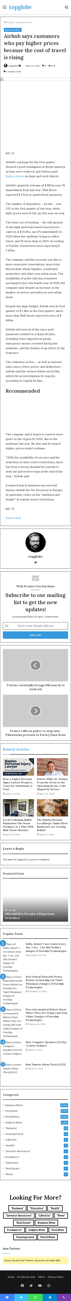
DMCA (41, 1276)
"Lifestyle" (11, 1139)
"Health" (10, 1145)
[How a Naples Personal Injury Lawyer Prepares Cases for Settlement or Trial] (18, 766)
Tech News (11, 1110)
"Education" (12, 1162)
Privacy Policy (56, 1276)
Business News (24, 22)
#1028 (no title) (26, 1276)
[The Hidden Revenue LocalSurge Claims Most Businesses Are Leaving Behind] (52, 807)
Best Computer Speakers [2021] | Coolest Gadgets (46, 1044)
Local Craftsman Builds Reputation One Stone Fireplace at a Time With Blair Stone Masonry (18, 825)
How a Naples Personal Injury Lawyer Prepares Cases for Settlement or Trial (18, 784)
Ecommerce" (12, 1156)
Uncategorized (14, 1133)
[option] (35, 902)
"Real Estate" (12, 1168)
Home (9, 22)
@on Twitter (11, 1248)
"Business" (11, 1128)
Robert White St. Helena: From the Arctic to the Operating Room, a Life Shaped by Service (52, 784)
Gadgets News (13, 1122)
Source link (13, 518)
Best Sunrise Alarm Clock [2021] (46, 1064)
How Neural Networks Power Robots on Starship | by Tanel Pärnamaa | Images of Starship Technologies (45, 982)
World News (12, 1116)
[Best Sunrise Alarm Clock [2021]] (13, 1073)
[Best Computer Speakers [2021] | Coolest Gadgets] (13, 1050)
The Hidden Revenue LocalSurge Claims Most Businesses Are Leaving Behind (52, 825)
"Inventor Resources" (18, 1151)
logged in (22, 859)
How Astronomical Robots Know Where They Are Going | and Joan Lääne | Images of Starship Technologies (46, 1015)
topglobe (13, 65)
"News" (9, 1174)
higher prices (15, 176)
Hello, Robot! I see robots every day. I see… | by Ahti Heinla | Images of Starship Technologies (46, 947)
